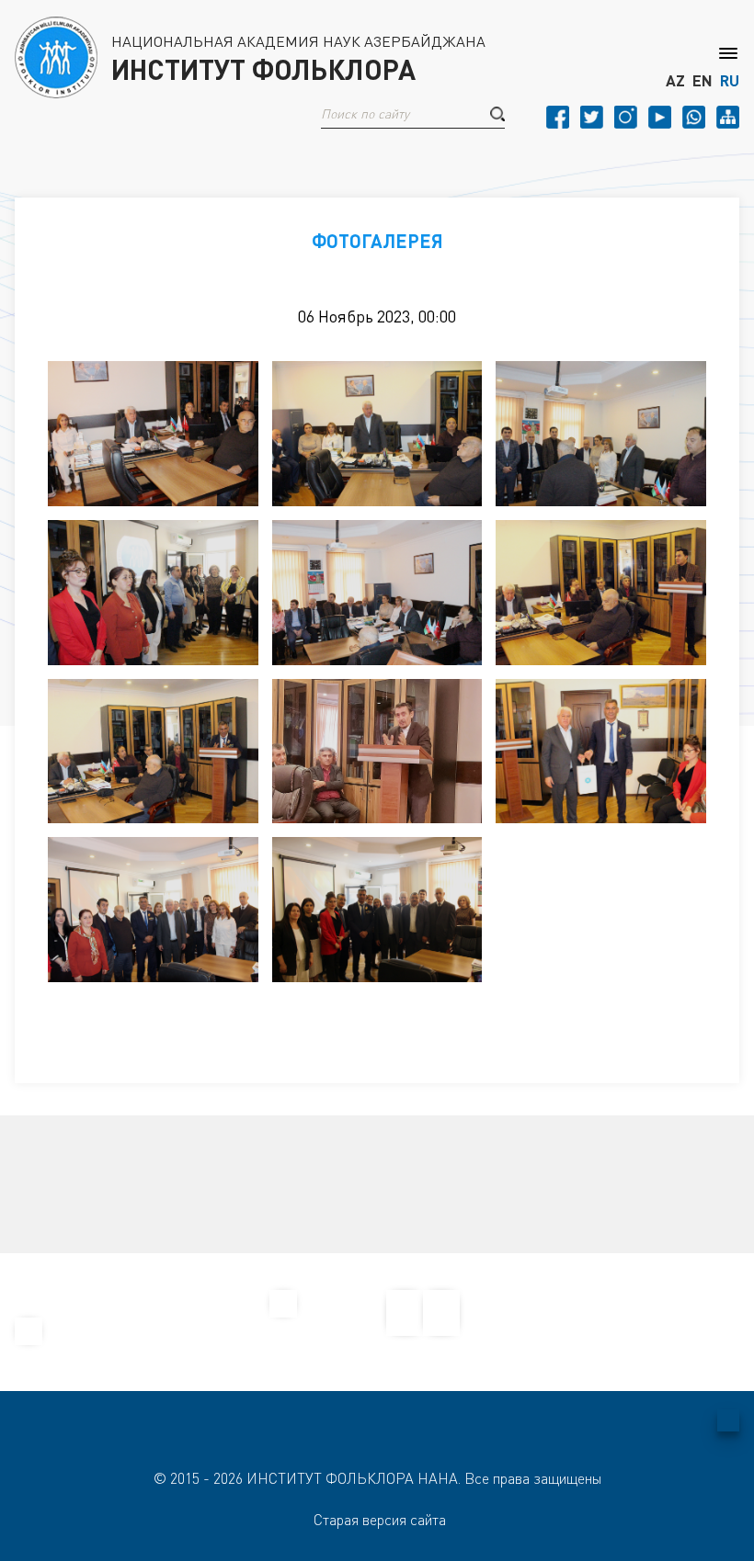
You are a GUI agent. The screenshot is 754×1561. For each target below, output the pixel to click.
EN (702, 80)
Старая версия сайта (380, 1519)
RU (729, 80)
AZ (675, 80)
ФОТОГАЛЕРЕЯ (377, 241)
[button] (497, 114)
